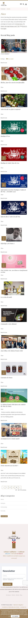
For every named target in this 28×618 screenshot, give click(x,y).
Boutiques (8, 595)
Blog (21, 595)
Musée (17, 595)
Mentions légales (18, 605)
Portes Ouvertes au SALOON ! (9, 466)
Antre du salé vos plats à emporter (11, 109)
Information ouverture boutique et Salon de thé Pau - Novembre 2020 (13, 191)
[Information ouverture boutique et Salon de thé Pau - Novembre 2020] (14, 181)
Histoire (13, 595)
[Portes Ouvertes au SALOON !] (14, 457)
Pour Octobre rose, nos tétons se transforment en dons (14, 271)
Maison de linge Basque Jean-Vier (10, 26)
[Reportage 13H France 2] (14, 234)
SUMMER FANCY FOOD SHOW (10, 439)
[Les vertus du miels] (14, 288)
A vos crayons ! (5, 54)
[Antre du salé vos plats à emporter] (14, 100)
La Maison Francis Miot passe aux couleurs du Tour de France (13, 405)
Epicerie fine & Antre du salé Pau (10, 217)
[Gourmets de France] (14, 369)
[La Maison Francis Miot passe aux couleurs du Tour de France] (14, 395)
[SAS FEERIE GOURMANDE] (4, 4)
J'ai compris (15, 616)
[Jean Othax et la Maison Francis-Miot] (14, 342)
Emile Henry (19, 24)
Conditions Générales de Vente (10, 607)
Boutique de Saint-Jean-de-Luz (10, 163)
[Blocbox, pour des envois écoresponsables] (14, 74)
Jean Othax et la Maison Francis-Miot (12, 351)
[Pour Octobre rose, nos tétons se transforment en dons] (14, 261)
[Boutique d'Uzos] (14, 127)
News (3, 59)
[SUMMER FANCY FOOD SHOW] (14, 430)
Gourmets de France (6, 378)
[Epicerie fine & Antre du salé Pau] (14, 208)
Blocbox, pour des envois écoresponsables (12, 82)
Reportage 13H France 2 (7, 243)
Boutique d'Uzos (5, 136)
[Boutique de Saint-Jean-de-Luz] (14, 154)
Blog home (4, 516)
